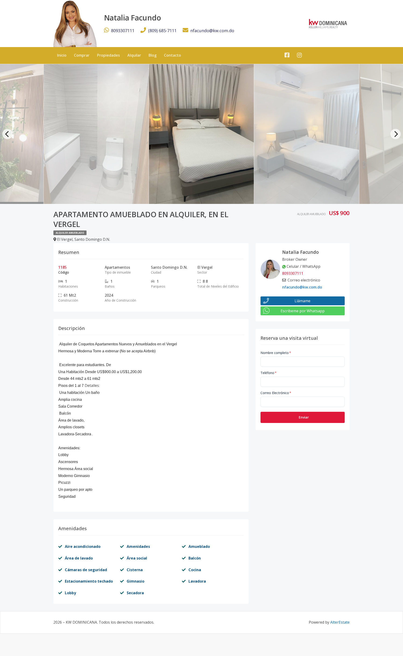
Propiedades (108, 55)
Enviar (304, 417)
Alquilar (134, 55)
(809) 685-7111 (162, 30)
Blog (152, 55)
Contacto (172, 55)
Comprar (82, 55)
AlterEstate (340, 622)
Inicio (61, 55)
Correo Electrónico (276, 393)
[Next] (395, 134)
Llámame (302, 300)
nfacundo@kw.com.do (212, 30)
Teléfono (269, 373)
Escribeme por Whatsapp (303, 310)
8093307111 (122, 30)
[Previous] (7, 134)
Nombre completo (276, 352)
